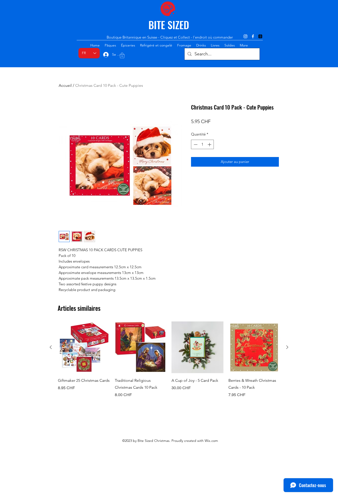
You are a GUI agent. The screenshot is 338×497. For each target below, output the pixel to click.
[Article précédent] (51, 347)
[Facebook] (252, 36)
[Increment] (210, 144)
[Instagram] (245, 36)
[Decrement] (195, 144)
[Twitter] (260, 36)
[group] (169, 359)
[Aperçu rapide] (84, 347)
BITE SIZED (168, 24)
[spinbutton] (202, 144)
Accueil (65, 85)
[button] (122, 55)
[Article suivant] (287, 347)
